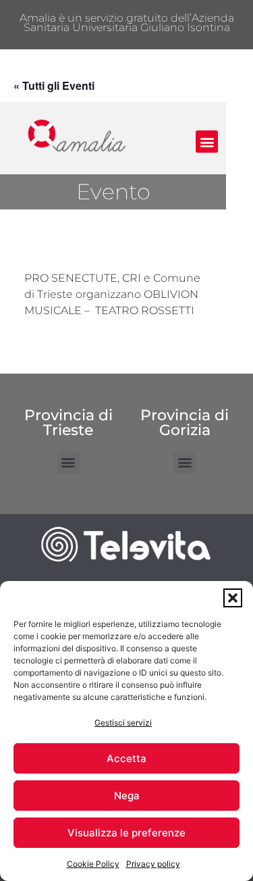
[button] (233, 598)
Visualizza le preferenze (126, 832)
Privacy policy (153, 864)
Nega (127, 795)
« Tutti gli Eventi (53, 85)
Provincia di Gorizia (184, 422)
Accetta (126, 758)
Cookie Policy (93, 864)
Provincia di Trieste (68, 422)
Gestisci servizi (123, 723)
